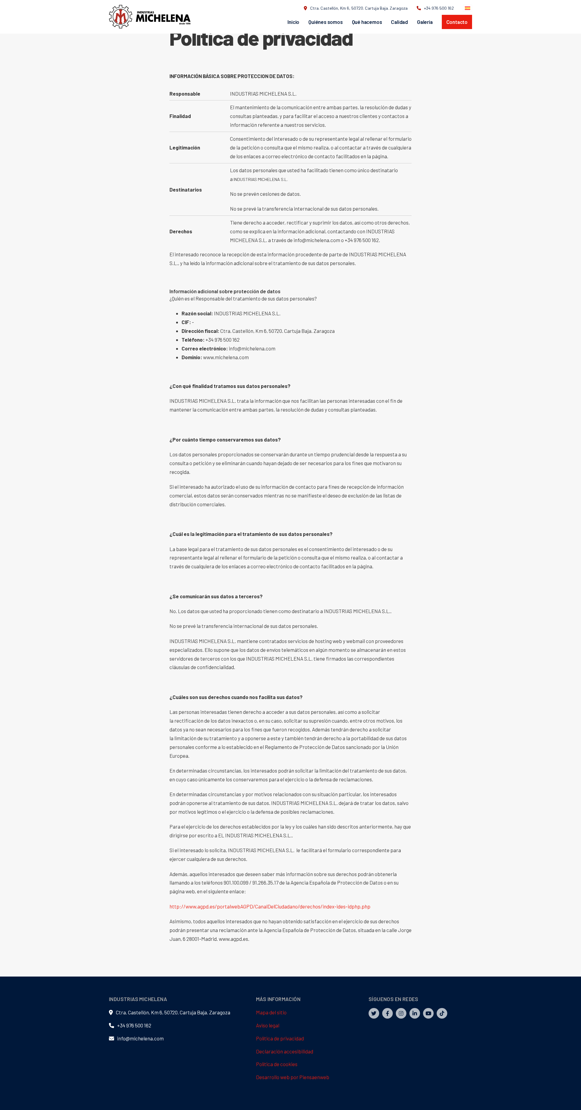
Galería (425, 22)
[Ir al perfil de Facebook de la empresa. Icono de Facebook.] (387, 1013)
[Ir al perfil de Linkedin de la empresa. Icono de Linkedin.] (414, 1013)
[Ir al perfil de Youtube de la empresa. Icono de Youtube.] (428, 1013)
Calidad (399, 22)
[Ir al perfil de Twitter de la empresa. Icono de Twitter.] (374, 1013)
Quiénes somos (325, 22)
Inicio (293, 22)
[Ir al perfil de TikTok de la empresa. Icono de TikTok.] (442, 1013)
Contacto (457, 22)
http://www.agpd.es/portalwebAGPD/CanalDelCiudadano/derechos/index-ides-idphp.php (269, 906)
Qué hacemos (367, 22)
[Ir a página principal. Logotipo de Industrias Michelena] (150, 16)
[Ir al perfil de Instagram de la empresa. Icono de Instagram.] (401, 1013)
